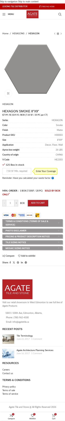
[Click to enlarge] (8, 93)
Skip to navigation (9, 2)
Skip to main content (28, 2)
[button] (5, 69)
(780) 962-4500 (47, 6)
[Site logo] (33, 14)
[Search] (60, 14)
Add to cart (38, 203)
